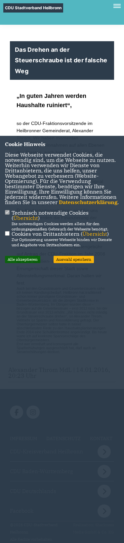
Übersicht (25, 218)
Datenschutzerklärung (88, 202)
